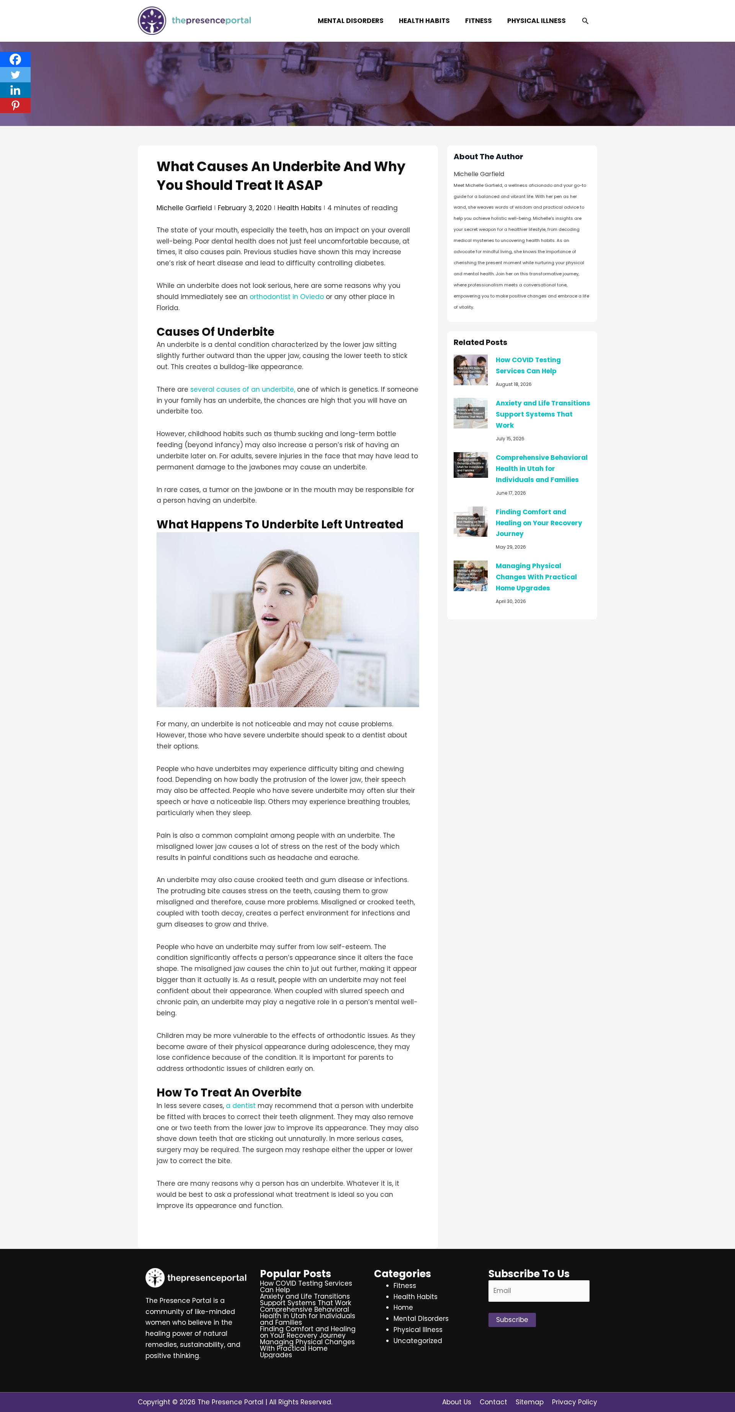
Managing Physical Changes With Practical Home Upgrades (536, 577)
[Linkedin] (15, 90)
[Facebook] (15, 59)
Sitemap (530, 1402)
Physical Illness (418, 1329)
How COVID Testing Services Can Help (306, 1286)
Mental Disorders (421, 1318)
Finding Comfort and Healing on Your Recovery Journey (539, 523)
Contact (493, 1402)
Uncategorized (418, 1340)
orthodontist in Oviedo (287, 296)
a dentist (241, 1105)
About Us (456, 1402)
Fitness (405, 1285)
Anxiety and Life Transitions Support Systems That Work (543, 414)
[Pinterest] (15, 105)
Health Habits (300, 207)
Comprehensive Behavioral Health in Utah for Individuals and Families (542, 468)
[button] (585, 20)
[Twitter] (15, 74)
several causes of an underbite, (242, 389)
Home (403, 1307)
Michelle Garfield (184, 207)
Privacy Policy (574, 1402)
